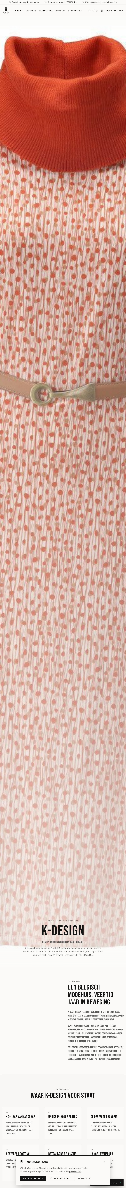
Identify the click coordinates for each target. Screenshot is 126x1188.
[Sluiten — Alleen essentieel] (104, 1161)
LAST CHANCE (75, 11)
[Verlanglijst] (93, 10)
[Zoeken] (89, 10)
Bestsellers (46, 11)
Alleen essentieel (60, 1178)
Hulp (109, 11)
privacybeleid (75, 1171)
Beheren (82, 1178)
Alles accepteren (33, 1178)
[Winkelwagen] (102, 10)
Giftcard (60, 11)
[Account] (97, 10)
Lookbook (31, 11)
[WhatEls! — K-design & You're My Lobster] (6, 10)
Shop (18, 11)
